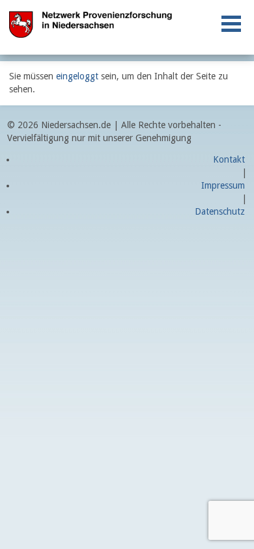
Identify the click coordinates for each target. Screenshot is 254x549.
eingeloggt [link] (77, 76)
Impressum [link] (223, 185)
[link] (231, 23)
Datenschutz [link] (220, 211)
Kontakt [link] (229, 159)
